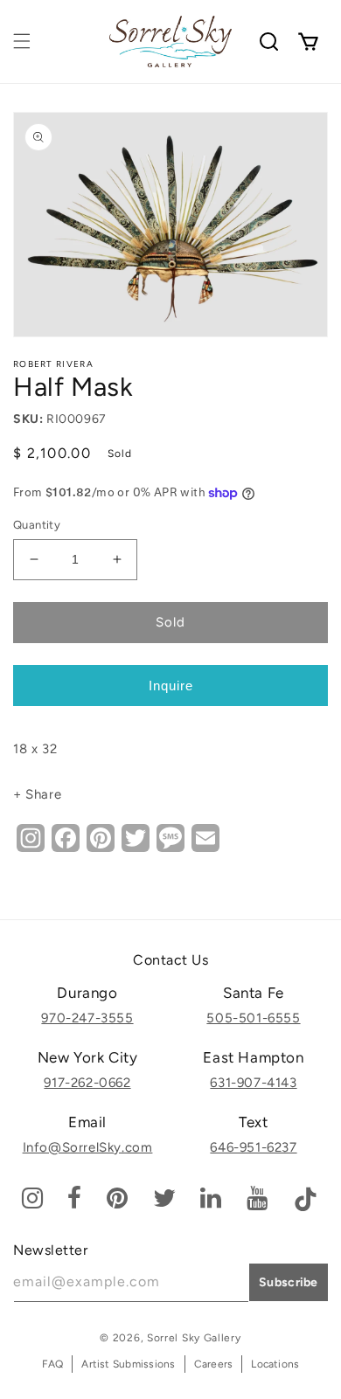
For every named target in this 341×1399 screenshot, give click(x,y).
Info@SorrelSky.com (88, 1147)
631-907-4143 (253, 1083)
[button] (22, 41)
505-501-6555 (253, 1018)
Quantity (36, 524)
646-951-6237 (253, 1147)
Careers (213, 1364)
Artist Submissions (128, 1364)
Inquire (171, 685)
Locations (275, 1364)
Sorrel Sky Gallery (194, 1338)
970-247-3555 (87, 1018)
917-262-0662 (87, 1083)
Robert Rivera (53, 364)
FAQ (53, 1364)
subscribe (288, 1282)
